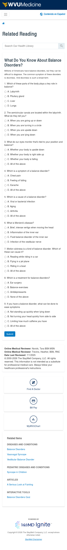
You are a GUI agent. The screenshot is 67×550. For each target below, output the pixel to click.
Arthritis (12, 210)
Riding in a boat (16, 265)
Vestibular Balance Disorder (20, 459)
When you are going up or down (24, 120)
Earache (13, 184)
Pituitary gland (15, 96)
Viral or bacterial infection (21, 201)
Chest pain (14, 175)
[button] (9, 334)
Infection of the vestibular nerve (24, 241)
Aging (11, 206)
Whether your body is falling (22, 159)
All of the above (16, 163)
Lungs (11, 105)
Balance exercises (17, 287)
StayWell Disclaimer (33, 539)
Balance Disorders (16, 449)
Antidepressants (16, 291)
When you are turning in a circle (24, 125)
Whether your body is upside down (25, 149)
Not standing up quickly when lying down (28, 311)
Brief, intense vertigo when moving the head (30, 227)
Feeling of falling (16, 180)
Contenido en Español (54, 14)
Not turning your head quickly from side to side (31, 316)
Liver (11, 100)
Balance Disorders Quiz (18, 497)
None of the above (18, 296)
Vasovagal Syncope (16, 454)
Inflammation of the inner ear (23, 232)
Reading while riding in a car (22, 256)
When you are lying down (21, 134)
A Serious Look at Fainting (20, 484)
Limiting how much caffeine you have (27, 321)
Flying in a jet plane (18, 261)
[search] (30, 46)
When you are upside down (22, 129)
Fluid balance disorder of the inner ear (27, 236)
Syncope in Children (17, 472)
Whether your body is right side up (25, 154)
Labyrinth (13, 91)
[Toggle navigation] (5, 14)
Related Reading (19, 33)
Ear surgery (14, 282)
